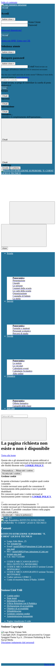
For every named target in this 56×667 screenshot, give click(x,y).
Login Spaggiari (23, 77)
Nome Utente (34, 22)
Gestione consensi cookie (18, 613)
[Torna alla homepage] (28, 172)
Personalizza (7, 471)
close (4, 248)
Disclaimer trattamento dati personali (17, 642)
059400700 (16, 544)
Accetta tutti (11, 474)
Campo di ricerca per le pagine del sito (18, 413)
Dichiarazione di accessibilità (20, 606)
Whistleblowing (14, 611)
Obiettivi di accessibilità (17, 608)
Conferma (15, 168)
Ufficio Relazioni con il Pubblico (22, 603)
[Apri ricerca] (32, 212)
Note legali (12, 598)
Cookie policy (13, 595)
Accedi (5, 8)
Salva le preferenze (23, 515)
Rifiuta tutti (24, 471)
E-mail (31, 66)
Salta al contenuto (9, 2)
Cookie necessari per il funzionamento (18, 504)
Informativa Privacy (16, 601)
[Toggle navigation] (24, 235)
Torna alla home (8, 455)
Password (32, 25)
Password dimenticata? (11, 30)
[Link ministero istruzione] (14, 5)
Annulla (5, 168)
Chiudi (4, 96)
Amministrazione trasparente (20, 616)
